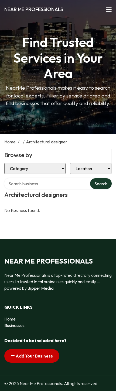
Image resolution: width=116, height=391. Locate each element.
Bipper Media (41, 288)
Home (10, 141)
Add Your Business (34, 356)
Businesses (14, 325)
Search (100, 183)
